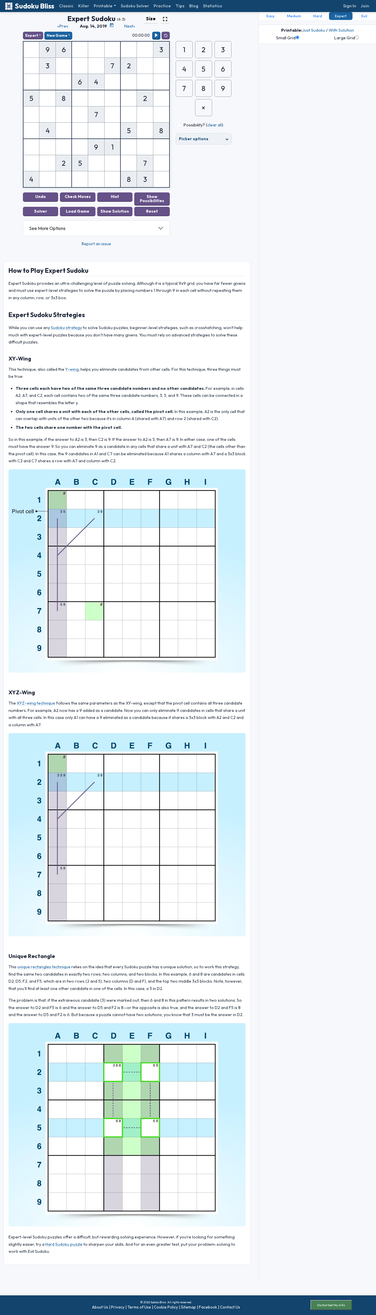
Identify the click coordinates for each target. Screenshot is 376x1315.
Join (365, 6)
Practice (162, 6)
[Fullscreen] (165, 18)
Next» (129, 26)
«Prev (62, 26)
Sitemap (188, 1307)
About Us (100, 1307)
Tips (180, 6)
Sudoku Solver (135, 6)
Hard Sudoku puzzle (64, 1244)
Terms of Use (139, 1307)
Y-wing (72, 369)
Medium (294, 15)
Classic (66, 6)
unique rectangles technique (43, 966)
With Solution (341, 30)
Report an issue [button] (96, 243)
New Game (57, 35)
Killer (83, 6)
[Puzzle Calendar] (111, 25)
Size (151, 18)
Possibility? (194, 125)
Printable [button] (103, 6)
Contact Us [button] (230, 1307)
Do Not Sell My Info (331, 1305)
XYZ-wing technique (36, 703)
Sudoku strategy (66, 327)
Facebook (208, 1307)
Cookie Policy (166, 1307)
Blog (193, 6)
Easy (270, 15)
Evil (364, 15)
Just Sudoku (313, 30)
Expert (31, 35)
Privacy (118, 1307)
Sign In (349, 6)
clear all (214, 125)
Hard (317, 15)
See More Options (47, 228)
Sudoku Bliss (34, 6)
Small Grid (286, 37)
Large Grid (344, 37)
